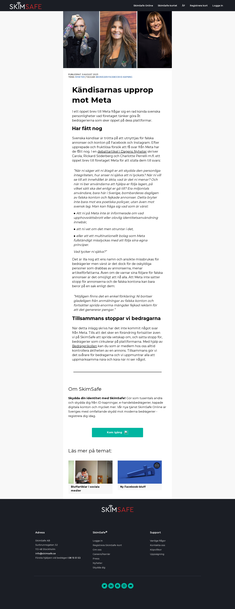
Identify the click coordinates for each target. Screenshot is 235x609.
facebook (114, 77)
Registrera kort (199, 5)
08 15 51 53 (74, 557)
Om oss (97, 549)
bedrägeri (102, 77)
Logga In (217, 5)
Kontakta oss (157, 545)
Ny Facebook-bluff (133, 486)
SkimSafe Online (143, 5)
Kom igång (114, 432)
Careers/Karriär (101, 554)
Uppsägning (157, 554)
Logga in (98, 540)
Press (96, 558)
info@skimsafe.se (45, 553)
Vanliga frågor (158, 540)
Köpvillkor (156, 549)
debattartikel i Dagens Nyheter (122, 151)
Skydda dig (99, 567)
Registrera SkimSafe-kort (107, 545)
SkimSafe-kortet (167, 5)
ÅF (183, 5)
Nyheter (80, 77)
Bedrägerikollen (84, 346)
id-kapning (126, 77)
